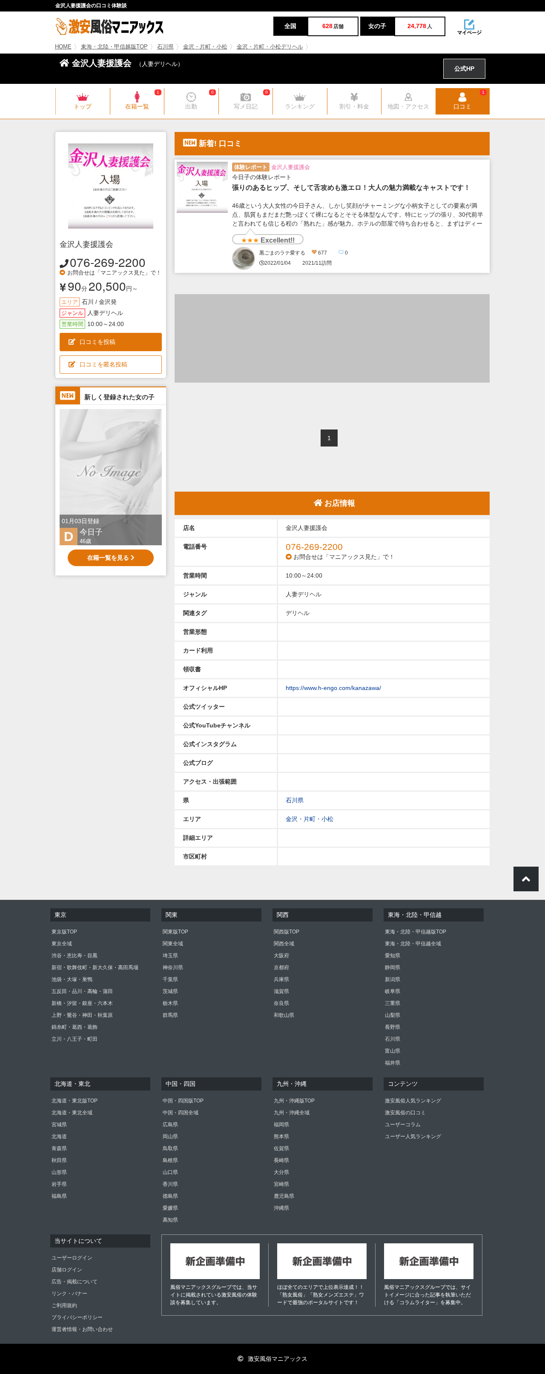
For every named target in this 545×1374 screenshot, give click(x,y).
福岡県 (281, 1125)
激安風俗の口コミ (405, 1113)
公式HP (464, 68)
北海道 (59, 1136)
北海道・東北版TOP (75, 1101)
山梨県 (392, 1015)
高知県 (170, 1220)
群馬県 (170, 1015)
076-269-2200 (108, 261)
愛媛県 (170, 1208)
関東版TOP (175, 932)
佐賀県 (281, 1148)
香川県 (170, 1184)
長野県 (392, 1027)
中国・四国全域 (180, 1113)
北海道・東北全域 (72, 1113)
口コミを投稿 (97, 341)
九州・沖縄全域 (292, 1113)
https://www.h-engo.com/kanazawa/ (333, 687)
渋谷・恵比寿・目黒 (75, 956)
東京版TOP (64, 932)
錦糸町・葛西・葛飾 (75, 1027)
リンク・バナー (69, 1294)
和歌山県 (284, 1015)
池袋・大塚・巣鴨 (72, 979)
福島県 (59, 1196)
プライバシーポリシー (77, 1317)
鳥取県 (170, 1148)
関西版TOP (286, 932)
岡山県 (170, 1136)
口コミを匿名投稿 (103, 364)
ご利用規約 (64, 1305)
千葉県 (170, 979)
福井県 (392, 1063)
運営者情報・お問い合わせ (82, 1329)
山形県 (59, 1172)
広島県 (170, 1125)
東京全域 (62, 944)
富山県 (392, 1051)
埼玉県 (170, 956)
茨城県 (170, 991)
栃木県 (170, 1003)
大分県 (281, 1172)
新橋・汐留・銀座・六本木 (82, 1003)
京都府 (281, 967)
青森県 (59, 1148)
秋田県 (59, 1160)
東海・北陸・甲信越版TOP (114, 47)
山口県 (170, 1172)
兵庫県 (281, 979)
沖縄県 (281, 1208)
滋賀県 (281, 991)
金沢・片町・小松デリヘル (270, 47)
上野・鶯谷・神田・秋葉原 (82, 1015)
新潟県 (392, 979)
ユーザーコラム (403, 1125)
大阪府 (281, 956)
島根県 (170, 1160)
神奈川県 (173, 967)
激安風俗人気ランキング (413, 1101)
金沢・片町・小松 (205, 47)
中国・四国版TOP (183, 1101)
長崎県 (281, 1160)
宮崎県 (281, 1184)
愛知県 (392, 956)
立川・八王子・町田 (75, 1039)
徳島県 (170, 1196)
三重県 (392, 1003)
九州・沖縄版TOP (294, 1101)
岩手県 (59, 1184)
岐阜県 (392, 991)
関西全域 (284, 944)
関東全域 (173, 944)
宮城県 (59, 1125)
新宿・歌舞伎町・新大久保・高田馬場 (95, 967)
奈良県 (281, 1003)
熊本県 (281, 1136)
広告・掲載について (75, 1282)
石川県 (165, 47)
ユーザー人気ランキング (413, 1136)
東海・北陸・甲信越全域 (413, 944)
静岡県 (392, 967)
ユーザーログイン (72, 1258)
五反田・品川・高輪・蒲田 (82, 991)
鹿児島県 (284, 1196)
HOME (63, 47)
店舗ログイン (67, 1270)
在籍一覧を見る (109, 557)
